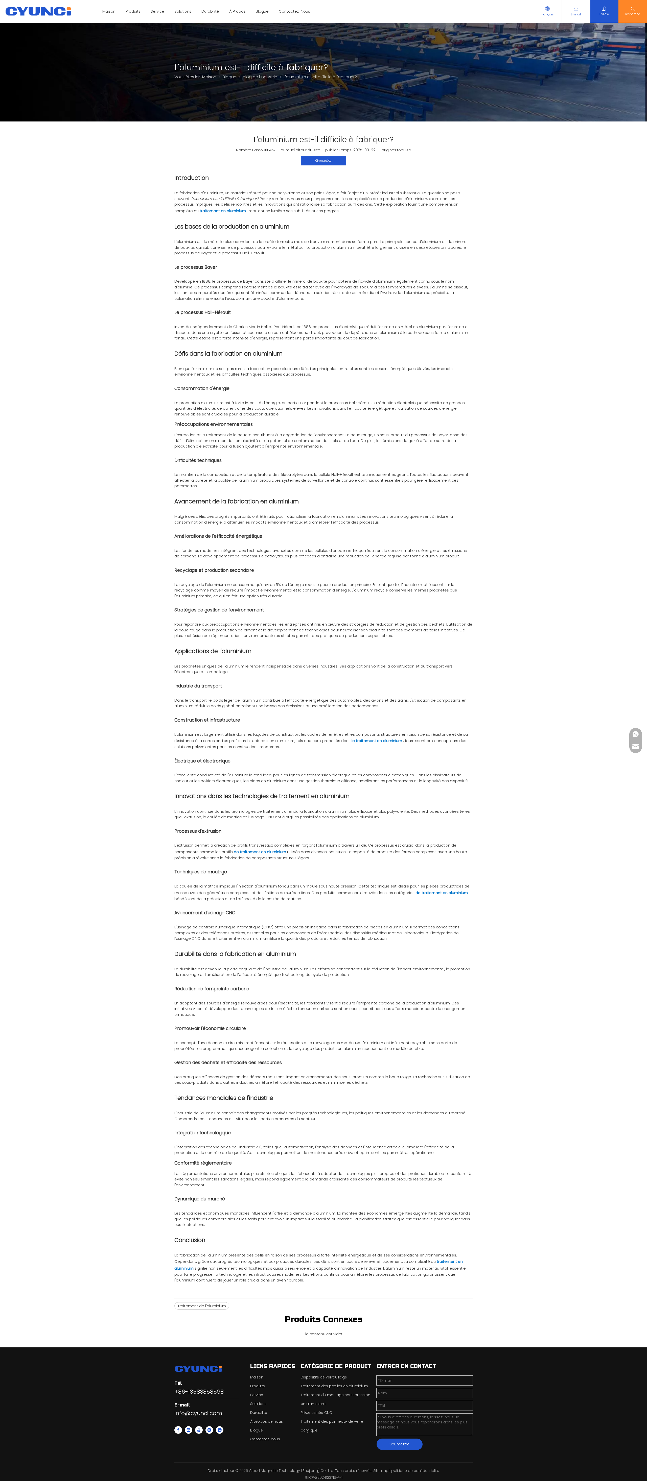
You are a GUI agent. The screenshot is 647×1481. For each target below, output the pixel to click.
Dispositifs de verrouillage (324, 1377)
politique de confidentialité (415, 1470)
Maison (108, 11)
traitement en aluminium (223, 210)
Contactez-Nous (294, 11)
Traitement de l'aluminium (202, 1306)
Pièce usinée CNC (316, 1412)
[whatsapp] (219, 1430)
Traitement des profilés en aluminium (334, 1386)
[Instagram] (209, 1430)
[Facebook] (178, 1430)
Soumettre (399, 1444)
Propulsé (403, 150)
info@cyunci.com (198, 1413)
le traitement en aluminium (377, 740)
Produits (133, 11)
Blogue (262, 11)
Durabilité (210, 11)
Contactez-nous (265, 1439)
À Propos (237, 11)
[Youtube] (199, 1430)
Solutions (182, 11)
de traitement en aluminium (260, 851)
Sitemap (380, 1470)
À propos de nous (266, 1421)
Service (157, 11)
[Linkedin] (188, 1430)
